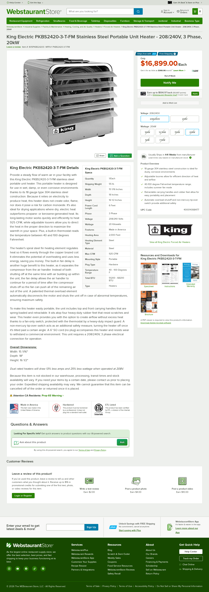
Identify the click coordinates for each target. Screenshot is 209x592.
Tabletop (95, 21)
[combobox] (100, 11)
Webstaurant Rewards (82, 554)
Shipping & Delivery (192, 569)
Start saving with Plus (130, 530)
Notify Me (169, 82)
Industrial (176, 21)
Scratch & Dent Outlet (119, 554)
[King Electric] (170, 230)
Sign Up (91, 527)
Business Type (192, 21)
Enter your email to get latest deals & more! (23, 527)
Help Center (15, 2)
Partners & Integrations (83, 570)
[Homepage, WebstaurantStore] (34, 11)
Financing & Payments (157, 562)
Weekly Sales (114, 558)
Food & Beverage (78, 21)
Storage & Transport (144, 21)
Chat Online (188, 564)
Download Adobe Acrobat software (156, 323)
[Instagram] (9, 568)
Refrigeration (42, 21)
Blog (110, 550)
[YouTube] (17, 568)
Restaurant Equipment (20, 21)
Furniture (125, 21)
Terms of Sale (93, 586)
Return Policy (152, 573)
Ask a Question (122, 155)
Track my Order (191, 558)
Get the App (35, 2)
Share (101, 155)
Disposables (110, 21)
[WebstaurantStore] (33, 545)
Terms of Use (84, 450)
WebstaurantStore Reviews (121, 570)
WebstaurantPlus (79, 550)
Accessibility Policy (144, 586)
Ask (122, 442)
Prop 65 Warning (52, 395)
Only (143, 58)
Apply (196, 94)
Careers (150, 558)
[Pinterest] (43, 568)
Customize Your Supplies (83, 562)
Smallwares (59, 21)
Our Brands (152, 554)
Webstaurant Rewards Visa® (165, 95)
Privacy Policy (100, 450)
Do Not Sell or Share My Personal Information (179, 586)
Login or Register (23, 495)
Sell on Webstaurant (156, 570)
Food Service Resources (120, 566)
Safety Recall (114, 573)
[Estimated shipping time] (190, 157)
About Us (150, 550)
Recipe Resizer (79, 566)
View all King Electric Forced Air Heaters (170, 242)
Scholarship (152, 566)
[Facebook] (26, 568)
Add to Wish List (170, 103)
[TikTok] (34, 568)
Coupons (112, 562)
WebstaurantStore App (82, 558)
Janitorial (162, 21)
